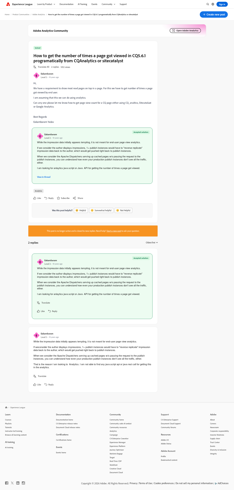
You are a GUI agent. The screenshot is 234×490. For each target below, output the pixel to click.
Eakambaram (47, 73)
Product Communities (21, 14)
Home (7, 14)
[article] (92, 286)
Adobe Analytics (38, 14)
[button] (214, 14)
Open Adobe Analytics (187, 30)
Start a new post (114, 230)
